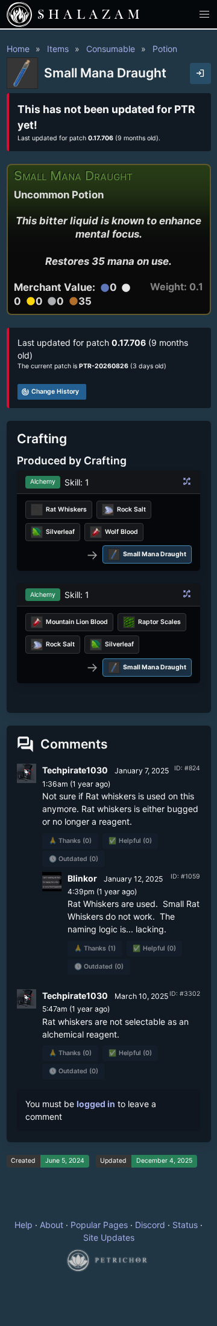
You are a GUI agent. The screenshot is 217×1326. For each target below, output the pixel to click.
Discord (150, 1225)
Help (23, 1225)
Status (185, 1225)
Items (58, 49)
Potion (165, 49)
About (51, 1225)
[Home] (19, 14)
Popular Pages (99, 1225)
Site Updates (108, 1237)
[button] (204, 14)
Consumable (110, 49)
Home (18, 49)
